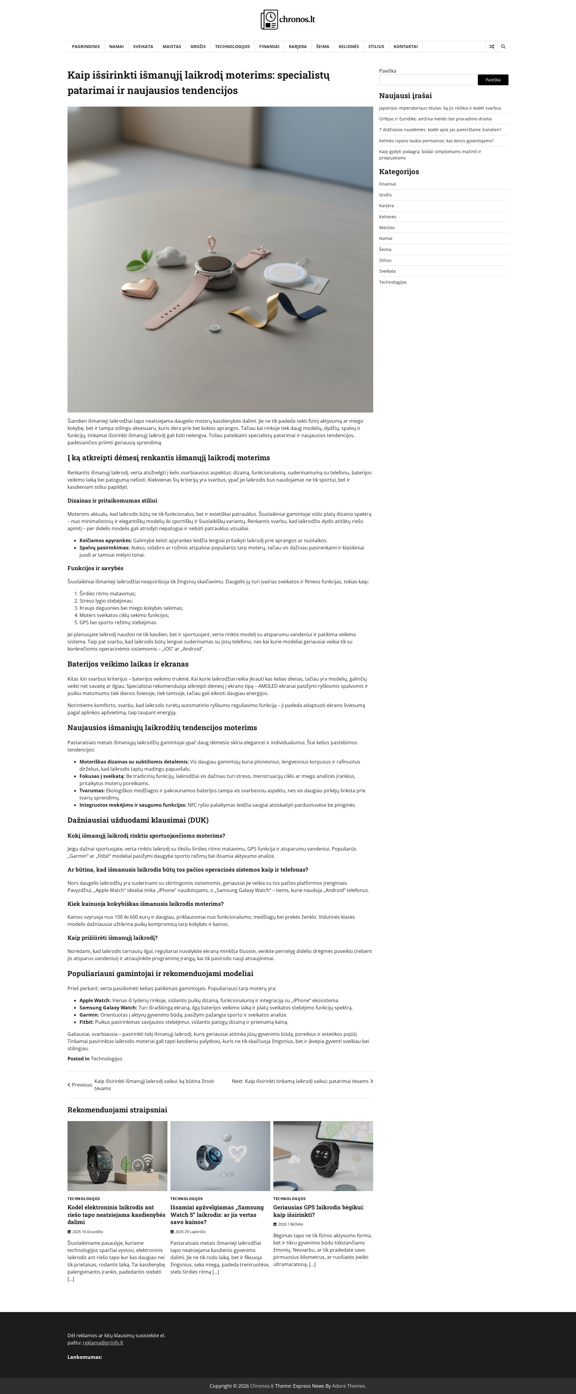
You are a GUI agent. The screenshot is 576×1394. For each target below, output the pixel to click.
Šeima (322, 46)
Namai (116, 46)
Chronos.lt (262, 1386)
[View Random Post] (491, 46)
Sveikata (143, 46)
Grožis (198, 46)
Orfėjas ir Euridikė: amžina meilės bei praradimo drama (435, 119)
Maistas (172, 46)
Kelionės (349, 46)
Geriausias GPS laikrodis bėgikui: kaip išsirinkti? (318, 1210)
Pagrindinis (86, 46)
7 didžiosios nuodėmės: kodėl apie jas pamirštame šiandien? (440, 130)
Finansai (269, 46)
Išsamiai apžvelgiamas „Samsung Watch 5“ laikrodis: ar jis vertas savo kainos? (217, 1214)
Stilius (376, 46)
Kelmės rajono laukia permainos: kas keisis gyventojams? (436, 141)
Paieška (387, 71)
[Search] (502, 46)
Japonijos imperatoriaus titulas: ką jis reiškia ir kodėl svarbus (440, 108)
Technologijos (232, 46)
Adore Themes (348, 1386)
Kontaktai (406, 46)
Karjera (298, 46)
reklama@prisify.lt (103, 1342)
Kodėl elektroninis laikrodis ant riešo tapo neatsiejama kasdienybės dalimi (117, 1214)
